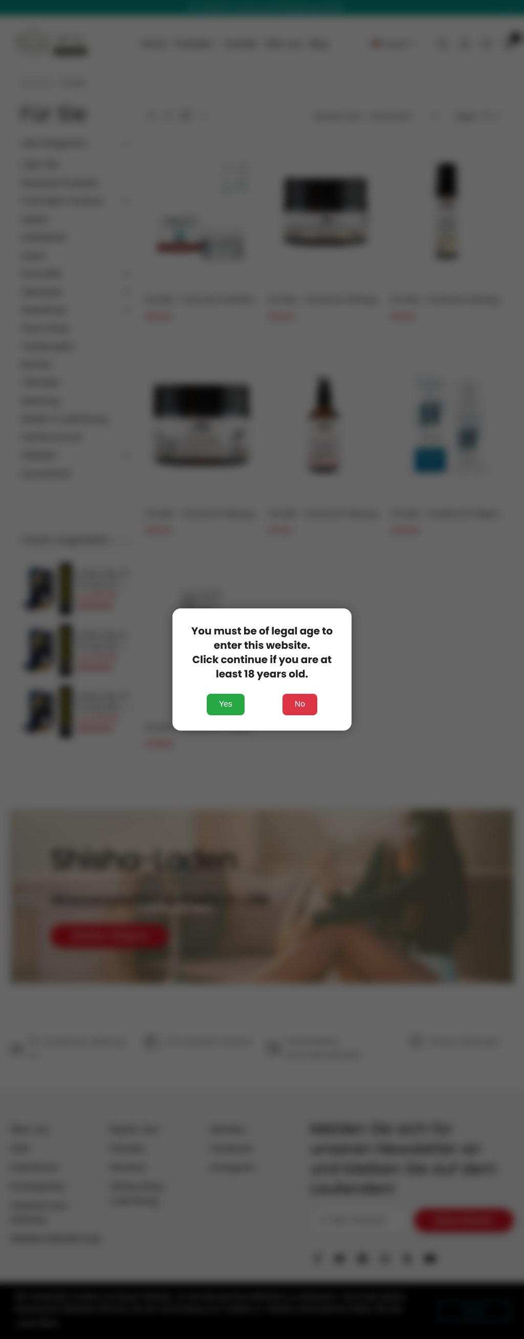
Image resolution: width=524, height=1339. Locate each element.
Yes (225, 704)
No (300, 704)
